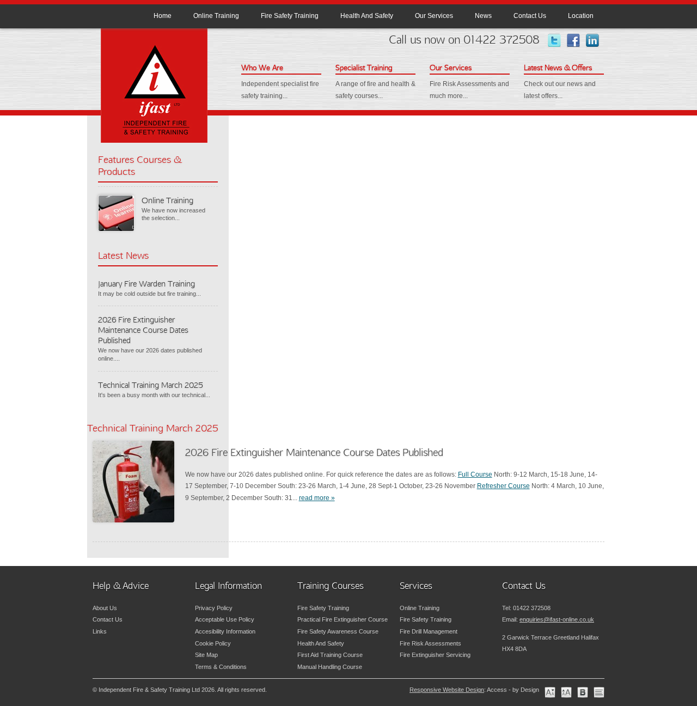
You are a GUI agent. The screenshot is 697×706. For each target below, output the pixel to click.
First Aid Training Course (330, 655)
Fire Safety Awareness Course (337, 631)
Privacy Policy (214, 608)
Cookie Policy (213, 643)
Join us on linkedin (597, 40)
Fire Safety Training (290, 16)
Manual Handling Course (329, 667)
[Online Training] (115, 212)
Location (581, 16)
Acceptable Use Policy (224, 619)
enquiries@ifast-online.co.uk (556, 619)
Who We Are (262, 67)
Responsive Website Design (446, 689)
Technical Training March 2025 (150, 385)
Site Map (206, 655)
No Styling (599, 692)
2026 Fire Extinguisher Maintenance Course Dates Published (143, 329)
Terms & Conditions (221, 667)
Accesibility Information (225, 631)
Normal (550, 692)
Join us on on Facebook (578, 40)
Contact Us (529, 16)
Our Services (434, 16)
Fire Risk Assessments (430, 643)
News (483, 16)
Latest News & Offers (558, 67)
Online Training (216, 16)
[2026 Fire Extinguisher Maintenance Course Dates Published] (133, 481)
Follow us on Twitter (559, 40)
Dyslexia (582, 692)
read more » (317, 498)
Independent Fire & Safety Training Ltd (155, 88)
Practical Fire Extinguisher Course (342, 619)
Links (100, 631)
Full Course (475, 474)
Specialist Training (363, 67)
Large (566, 692)
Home (163, 16)
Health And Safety (366, 16)
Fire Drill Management (428, 631)
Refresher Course (503, 486)
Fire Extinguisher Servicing (435, 655)
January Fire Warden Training (146, 283)
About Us (105, 608)
